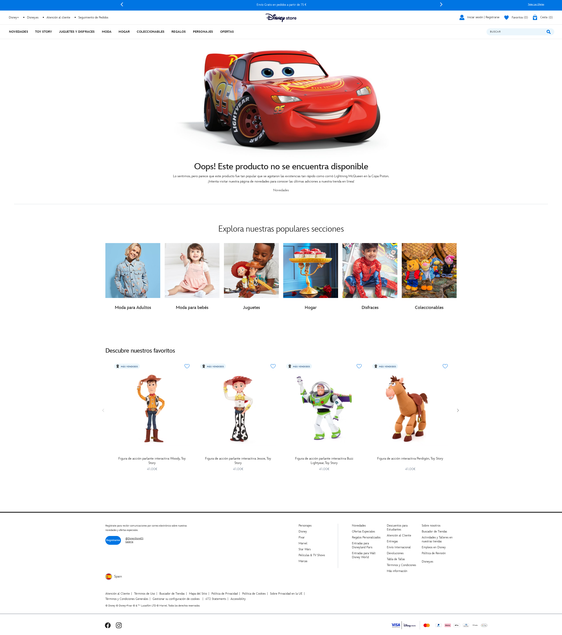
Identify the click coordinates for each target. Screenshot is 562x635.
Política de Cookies (254, 593)
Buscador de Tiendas (434, 531)
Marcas (303, 561)
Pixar (302, 537)
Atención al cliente (58, 17)
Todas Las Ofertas (536, 4)
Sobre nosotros (431, 525)
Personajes (305, 525)
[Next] (441, 4)
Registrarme (113, 540)
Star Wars (305, 549)
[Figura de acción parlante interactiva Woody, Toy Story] (152, 408)
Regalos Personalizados (366, 537)
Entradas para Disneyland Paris (362, 545)
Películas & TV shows (312, 555)
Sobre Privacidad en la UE (286, 593)
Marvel (303, 543)
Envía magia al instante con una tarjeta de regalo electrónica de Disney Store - (281, 5)
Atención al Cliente (399, 535)
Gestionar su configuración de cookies (176, 599)
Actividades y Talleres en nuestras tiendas (437, 539)
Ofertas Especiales (363, 531)
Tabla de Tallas (396, 559)
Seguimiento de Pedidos (93, 17)
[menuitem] (18, 32)
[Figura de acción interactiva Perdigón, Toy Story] (410, 408)
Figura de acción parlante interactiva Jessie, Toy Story (238, 460)
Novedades (359, 525)
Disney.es (32, 17)
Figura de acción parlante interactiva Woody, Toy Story (152, 460)
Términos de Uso (144, 593)
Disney (303, 531)
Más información (397, 571)
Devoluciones (395, 553)
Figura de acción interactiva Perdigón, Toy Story (410, 458)
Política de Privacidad (224, 593)
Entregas (392, 541)
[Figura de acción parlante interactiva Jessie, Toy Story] (238, 408)
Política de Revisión (434, 553)
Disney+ (14, 17)
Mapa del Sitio (198, 593)
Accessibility (238, 599)
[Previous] (122, 4)
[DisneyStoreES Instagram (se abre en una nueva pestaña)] (119, 625)
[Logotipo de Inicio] (281, 18)
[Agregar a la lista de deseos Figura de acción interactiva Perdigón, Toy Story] (445, 366)
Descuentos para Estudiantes (397, 527)
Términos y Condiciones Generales (126, 599)
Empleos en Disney (434, 547)
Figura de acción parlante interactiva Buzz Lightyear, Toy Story (324, 460)
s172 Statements (215, 599)
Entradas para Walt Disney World (364, 555)
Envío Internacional (399, 547)
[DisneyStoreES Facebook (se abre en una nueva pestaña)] (108, 625)
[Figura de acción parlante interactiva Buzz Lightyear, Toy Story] (324, 408)
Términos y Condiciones (401, 565)
